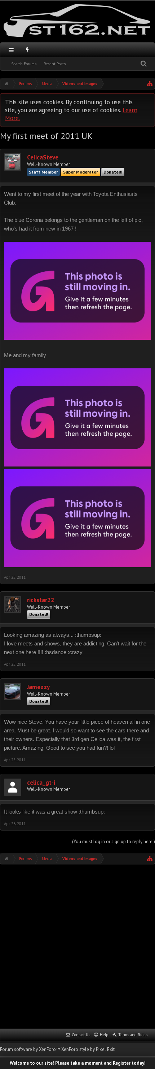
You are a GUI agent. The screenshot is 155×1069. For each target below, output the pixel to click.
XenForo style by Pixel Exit (88, 1049)
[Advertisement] (77, 945)
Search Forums (23, 63)
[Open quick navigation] (150, 83)
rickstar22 (40, 600)
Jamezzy (38, 687)
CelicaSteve (42, 157)
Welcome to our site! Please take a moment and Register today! (78, 1063)
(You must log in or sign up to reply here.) (113, 841)
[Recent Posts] (27, 50)
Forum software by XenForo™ (30, 1049)
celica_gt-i (41, 783)
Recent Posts (55, 63)
